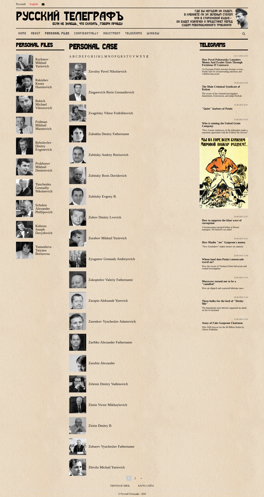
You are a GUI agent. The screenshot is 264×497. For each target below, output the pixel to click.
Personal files (57, 33)
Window (153, 33)
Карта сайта (146, 485)
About (35, 33)
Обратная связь (120, 485)
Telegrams (133, 33)
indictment (112, 33)
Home (22, 33)
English (34, 4)
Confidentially (86, 33)
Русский (21, 4)
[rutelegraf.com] (69, 26)
